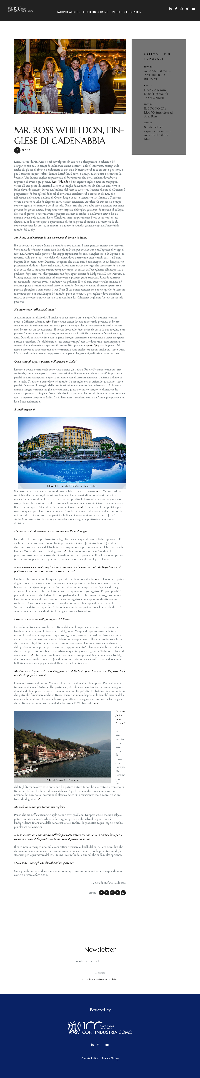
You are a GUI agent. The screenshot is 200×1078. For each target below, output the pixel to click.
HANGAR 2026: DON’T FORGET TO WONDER (156, 93)
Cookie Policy (89, 1058)
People (23, 150)
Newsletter (100, 949)
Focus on (148, 67)
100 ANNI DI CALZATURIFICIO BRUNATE (157, 75)
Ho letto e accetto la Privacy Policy (102, 979)
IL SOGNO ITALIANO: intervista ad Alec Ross (158, 112)
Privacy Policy (110, 1058)
